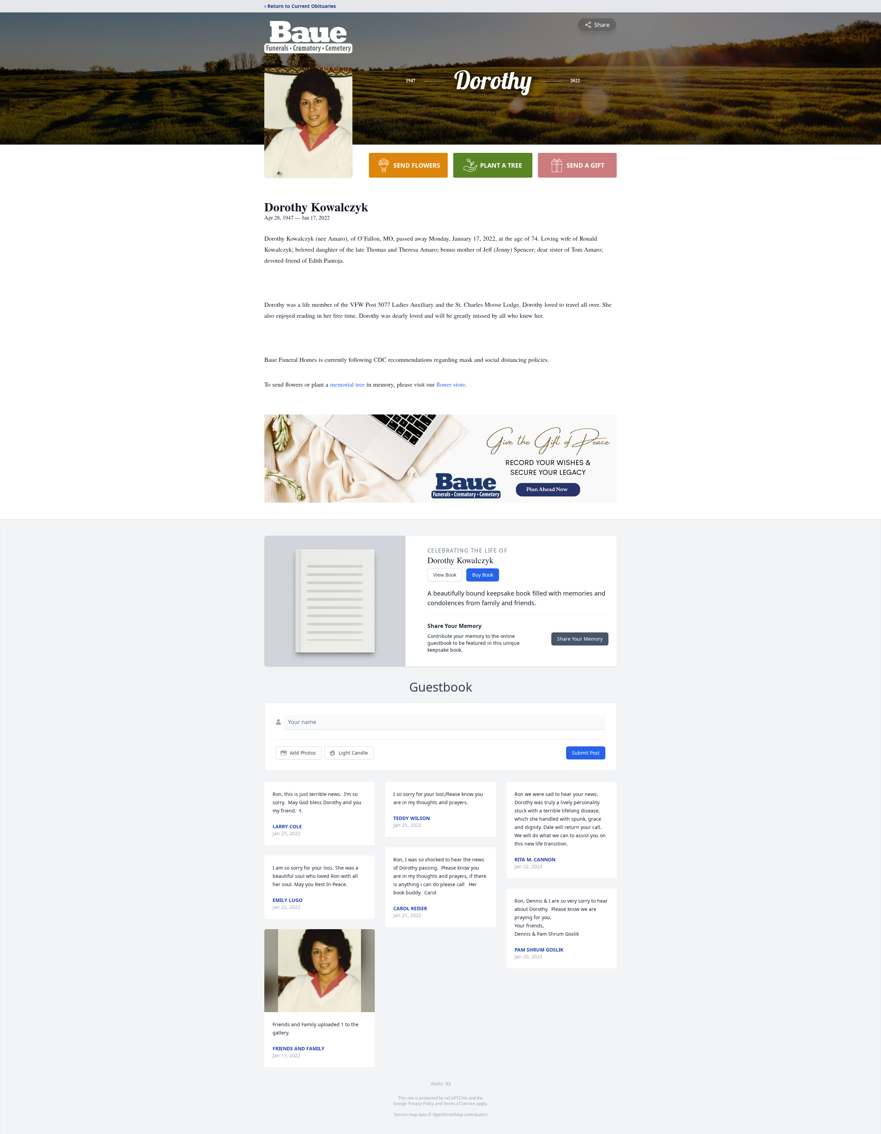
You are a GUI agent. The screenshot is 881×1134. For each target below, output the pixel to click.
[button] (319, 970)
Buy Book (482, 574)
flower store (450, 384)
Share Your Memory (580, 639)
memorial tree (347, 384)
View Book (444, 574)
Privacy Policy (421, 1103)
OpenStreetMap (448, 1114)
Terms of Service (459, 1103)
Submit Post (585, 752)
